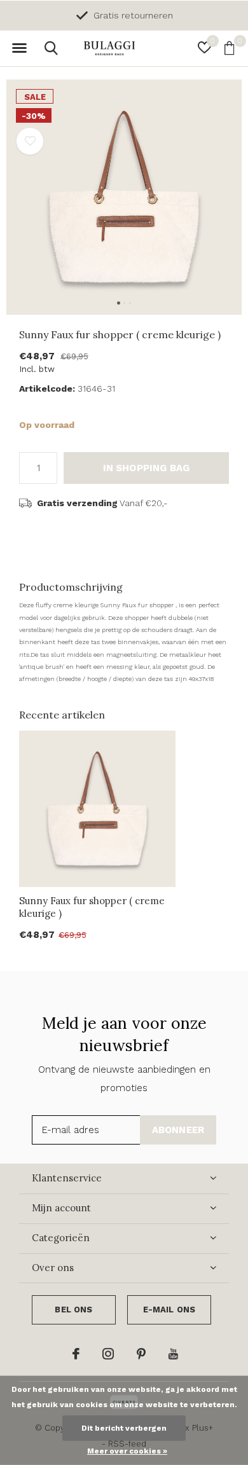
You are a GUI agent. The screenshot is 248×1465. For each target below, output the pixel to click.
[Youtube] (173, 1354)
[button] (19, 48)
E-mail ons (169, 1309)
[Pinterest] (141, 1354)
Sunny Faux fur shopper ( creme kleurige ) (92, 907)
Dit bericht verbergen (124, 1428)
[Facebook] (75, 1354)
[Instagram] (108, 1354)
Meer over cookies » (127, 1451)
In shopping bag (146, 468)
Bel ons (73, 1309)
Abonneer (178, 1130)
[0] (229, 48)
